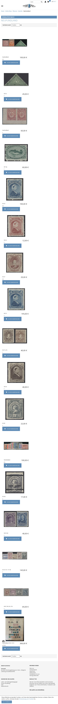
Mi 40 (3, 423)
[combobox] (36, 2)
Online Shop (8, 11)
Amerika (20, 11)
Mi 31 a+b (4, 350)
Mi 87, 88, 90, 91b (8, 606)
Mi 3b (5, 93)
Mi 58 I (4, 496)
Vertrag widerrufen (34, 675)
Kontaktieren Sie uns (35, 674)
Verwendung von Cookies (26, 699)
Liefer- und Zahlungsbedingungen (9, 682)
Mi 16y (5, 167)
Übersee (15, 11)
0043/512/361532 (5, 665)
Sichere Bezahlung (5, 683)
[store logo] (29, 6)
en (54, 1)
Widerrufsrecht (4, 686)
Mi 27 (3, 276)
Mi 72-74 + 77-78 (6, 569)
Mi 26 (5, 240)
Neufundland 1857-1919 (8, 643)
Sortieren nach (7, 25)
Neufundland (5, 57)
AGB (2, 684)
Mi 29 (5, 313)
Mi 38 (5, 386)
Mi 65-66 (6, 533)
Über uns (32, 668)
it (55, 1)
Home (2, 11)
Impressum (32, 671)
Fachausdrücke (33, 669)
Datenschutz (33, 672)
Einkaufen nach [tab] (8, 17)
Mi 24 (3, 203)
